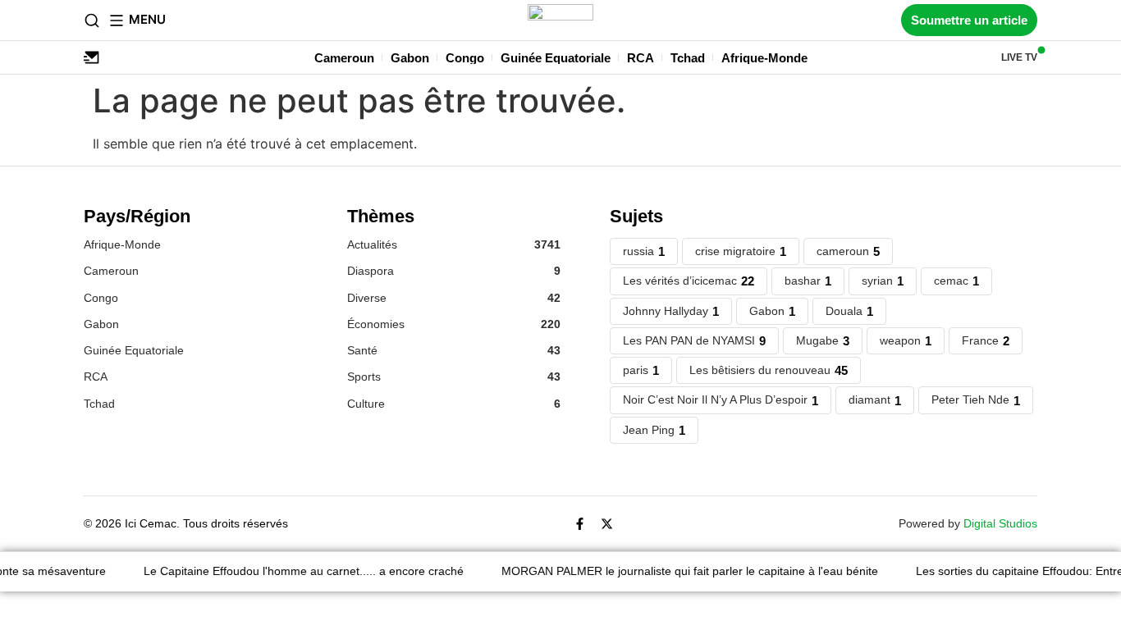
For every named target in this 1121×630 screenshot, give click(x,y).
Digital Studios (1000, 523)
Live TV (1019, 57)
